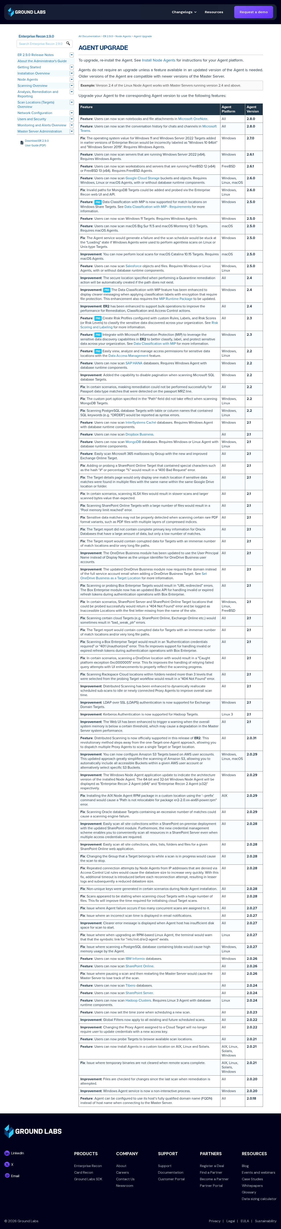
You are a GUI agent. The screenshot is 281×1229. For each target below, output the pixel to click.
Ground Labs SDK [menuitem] (88, 1179)
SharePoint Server (139, 993)
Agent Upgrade (143, 36)
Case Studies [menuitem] (252, 1179)
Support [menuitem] (164, 1166)
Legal (231, 1221)
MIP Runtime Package (176, 299)
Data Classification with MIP (155, 343)
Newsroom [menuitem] (124, 1185)
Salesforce (134, 266)
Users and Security (32, 119)
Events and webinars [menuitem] (258, 1172)
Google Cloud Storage (143, 178)
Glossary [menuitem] (249, 1192)
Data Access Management (128, 356)
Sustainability (266, 1221)
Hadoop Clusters (138, 1000)
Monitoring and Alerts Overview (42, 125)
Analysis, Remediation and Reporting (38, 94)
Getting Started (29, 67)
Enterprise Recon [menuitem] (88, 1166)
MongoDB (133, 442)
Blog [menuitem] (245, 1166)
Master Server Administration (40, 131)
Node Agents (28, 79)
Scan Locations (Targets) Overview (36, 104)
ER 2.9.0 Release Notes (36, 55)
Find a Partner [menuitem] (211, 1172)
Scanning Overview (32, 86)
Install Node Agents (158, 60)
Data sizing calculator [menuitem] (259, 1198)
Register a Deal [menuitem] (212, 1166)
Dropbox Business (139, 434)
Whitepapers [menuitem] (252, 1185)
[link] (26, 11)
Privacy (215, 1221)
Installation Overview (34, 73)
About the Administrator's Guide (42, 61)
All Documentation (90, 36)
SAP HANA (134, 363)
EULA (245, 1221)
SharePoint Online (139, 966)
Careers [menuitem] (122, 1172)
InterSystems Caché (141, 422)
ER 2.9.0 (108, 36)
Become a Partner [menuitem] (214, 1179)
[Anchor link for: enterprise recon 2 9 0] (56, 36)
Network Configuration (35, 113)
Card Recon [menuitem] (83, 1172)
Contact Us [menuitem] (125, 1179)
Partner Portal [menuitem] (211, 1185)
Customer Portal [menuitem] (171, 1179)
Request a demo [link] (254, 12)
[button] (214, 12)
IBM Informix (135, 959)
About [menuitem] (121, 1166)
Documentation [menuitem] (170, 1172)
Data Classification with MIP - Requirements (157, 207)
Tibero (130, 985)
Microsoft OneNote (192, 119)
